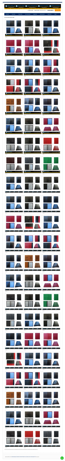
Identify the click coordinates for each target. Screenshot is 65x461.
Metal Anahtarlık (42, 14)
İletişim (55, 14)
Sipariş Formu (49, 14)
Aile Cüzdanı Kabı (27, 14)
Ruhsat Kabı (13, 14)
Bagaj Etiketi (35, 14)
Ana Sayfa (7, 14)
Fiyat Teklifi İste (58, 10)
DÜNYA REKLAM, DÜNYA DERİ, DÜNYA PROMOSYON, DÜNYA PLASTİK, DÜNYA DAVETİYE (23, 456)
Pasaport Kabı (20, 14)
